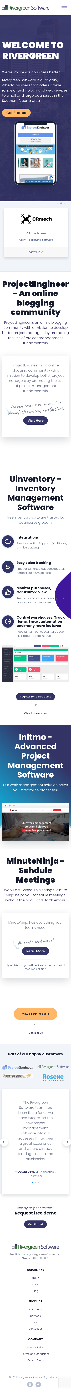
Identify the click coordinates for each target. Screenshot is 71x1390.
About (35, 1278)
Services (35, 1316)
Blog (35, 1291)
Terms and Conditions (35, 1354)
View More (36, 252)
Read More (35, 951)
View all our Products (35, 1014)
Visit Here (36, 420)
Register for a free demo (35, 696)
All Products (35, 1309)
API (35, 1322)
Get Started (16, 112)
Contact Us (35, 1033)
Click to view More (35, 713)
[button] (62, 203)
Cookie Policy (35, 1360)
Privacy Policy (35, 1347)
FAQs (35, 1284)
